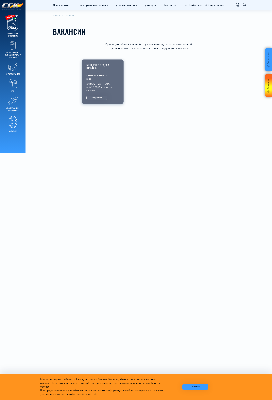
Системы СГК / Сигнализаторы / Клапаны (13, 55)
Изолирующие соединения (13, 109)
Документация (125, 5)
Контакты (170, 5)
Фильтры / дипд (12, 74)
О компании (60, 5)
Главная (56, 15)
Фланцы (13, 131)
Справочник (216, 5)
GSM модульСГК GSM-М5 (12, 35)
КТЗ (12, 91)
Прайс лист (195, 5)
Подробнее (97, 98)
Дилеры (150, 5)
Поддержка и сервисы (92, 5)
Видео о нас (268, 58)
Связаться (268, 84)
